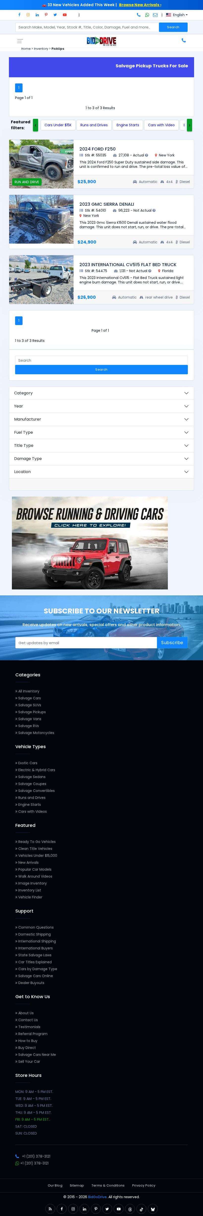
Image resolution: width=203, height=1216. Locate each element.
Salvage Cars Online (35, 975)
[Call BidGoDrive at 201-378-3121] (139, 14)
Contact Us (27, 1019)
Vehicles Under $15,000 (37, 855)
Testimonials (28, 1026)
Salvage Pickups (31, 711)
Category (23, 393)
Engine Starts (128, 125)
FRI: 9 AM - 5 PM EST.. (32, 1119)
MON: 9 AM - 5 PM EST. (34, 1091)
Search (173, 27)
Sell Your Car (28, 1061)
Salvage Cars (29, 698)
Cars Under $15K (58, 125)
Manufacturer (27, 419)
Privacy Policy (143, 1185)
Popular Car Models (34, 869)
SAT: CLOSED (26, 1126)
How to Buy (27, 1040)
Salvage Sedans (31, 776)
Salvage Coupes (31, 783)
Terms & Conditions (108, 1185)
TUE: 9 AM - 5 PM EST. (33, 1098)
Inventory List (29, 890)
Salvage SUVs (29, 705)
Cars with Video (161, 125)
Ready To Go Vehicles (36, 841)
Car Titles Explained (34, 962)
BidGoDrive (97, 1196)
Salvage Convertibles (36, 790)
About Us (25, 1013)
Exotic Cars (27, 762)
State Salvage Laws (34, 955)
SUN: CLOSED (26, 1133)
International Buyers (35, 948)
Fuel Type (23, 432)
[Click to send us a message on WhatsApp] (147, 14)
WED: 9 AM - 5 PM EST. (34, 1105)
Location (22, 472)
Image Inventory (32, 883)
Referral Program (32, 1033)
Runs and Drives (94, 125)
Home (26, 49)
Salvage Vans (29, 718)
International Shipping (36, 941)
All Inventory (28, 691)
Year (18, 406)
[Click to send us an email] (155, 14)
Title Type (23, 445)
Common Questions (35, 927)
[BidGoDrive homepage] (101, 40)
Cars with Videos (32, 811)
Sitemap (77, 1185)
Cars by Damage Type (37, 968)
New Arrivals (28, 862)
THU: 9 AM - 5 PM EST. (33, 1112)
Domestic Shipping (34, 934)
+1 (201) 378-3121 (36, 1156)
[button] (19, 14)
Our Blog (55, 1185)
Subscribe (172, 643)
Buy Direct (26, 1047)
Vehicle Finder (29, 897)
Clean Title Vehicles (34, 848)
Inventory (41, 49)
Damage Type (28, 458)
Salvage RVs (28, 725)
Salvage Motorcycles (35, 732)
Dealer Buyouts (30, 982)
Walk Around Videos (34, 876)
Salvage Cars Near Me (36, 1054)
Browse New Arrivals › (140, 4)
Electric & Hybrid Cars (36, 769)
